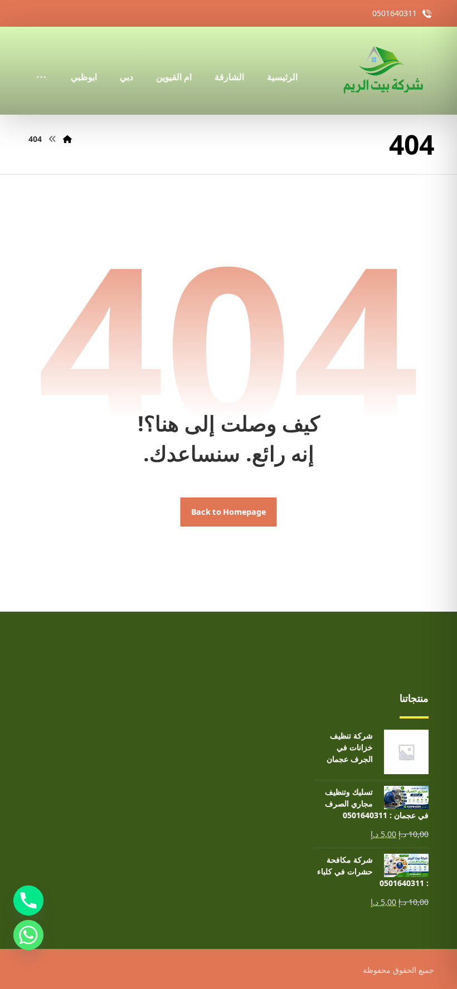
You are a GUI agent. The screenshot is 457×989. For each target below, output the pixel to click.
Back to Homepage (228, 512)
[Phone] (28, 900)
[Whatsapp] (28, 935)
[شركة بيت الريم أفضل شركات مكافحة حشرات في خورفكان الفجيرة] (382, 70)
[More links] (41, 62)
